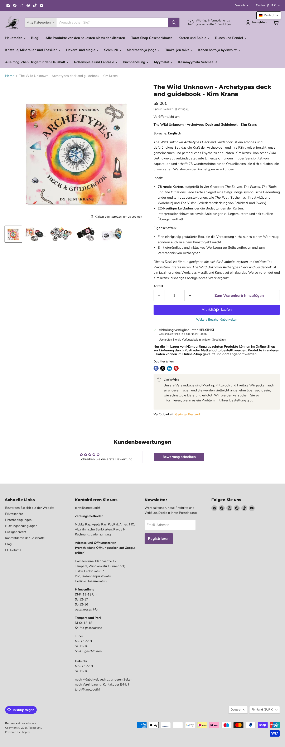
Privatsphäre (14, 514)
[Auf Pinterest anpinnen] (176, 368)
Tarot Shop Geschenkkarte (151, 38)
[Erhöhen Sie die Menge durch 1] (190, 295)
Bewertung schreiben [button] (179, 457)
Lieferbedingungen (18, 520)
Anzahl (158, 286)
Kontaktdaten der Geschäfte (25, 538)
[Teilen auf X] (162, 368)
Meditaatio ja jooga (142, 50)
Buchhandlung (134, 62)
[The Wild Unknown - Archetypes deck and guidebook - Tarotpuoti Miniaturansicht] (13, 234)
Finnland (266, 5)
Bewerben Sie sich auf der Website (29, 508)
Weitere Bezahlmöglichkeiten (216, 319)
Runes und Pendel (229, 38)
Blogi (35, 38)
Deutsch (240, 5)
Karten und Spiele (193, 38)
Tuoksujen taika (177, 50)
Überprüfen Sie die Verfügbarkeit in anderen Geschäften (192, 339)
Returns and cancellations (21, 723)
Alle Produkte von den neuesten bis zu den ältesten (85, 38)
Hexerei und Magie (81, 50)
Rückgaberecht (15, 532)
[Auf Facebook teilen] (156, 368)
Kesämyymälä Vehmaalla (197, 62)
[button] (269, 15)
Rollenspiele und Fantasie (94, 62)
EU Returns (13, 550)
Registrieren (159, 538)
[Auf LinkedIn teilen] (169, 368)
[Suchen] (173, 22)
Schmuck (111, 50)
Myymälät (162, 62)
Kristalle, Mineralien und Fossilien (31, 50)
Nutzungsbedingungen (21, 526)
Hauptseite (14, 38)
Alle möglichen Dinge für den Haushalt (35, 62)
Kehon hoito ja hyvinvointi (218, 50)
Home (9, 76)
